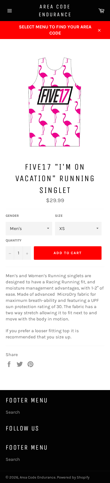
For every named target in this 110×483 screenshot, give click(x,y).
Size (59, 216)
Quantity (13, 240)
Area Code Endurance (55, 10)
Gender (12, 216)
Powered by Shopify (73, 477)
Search (13, 412)
